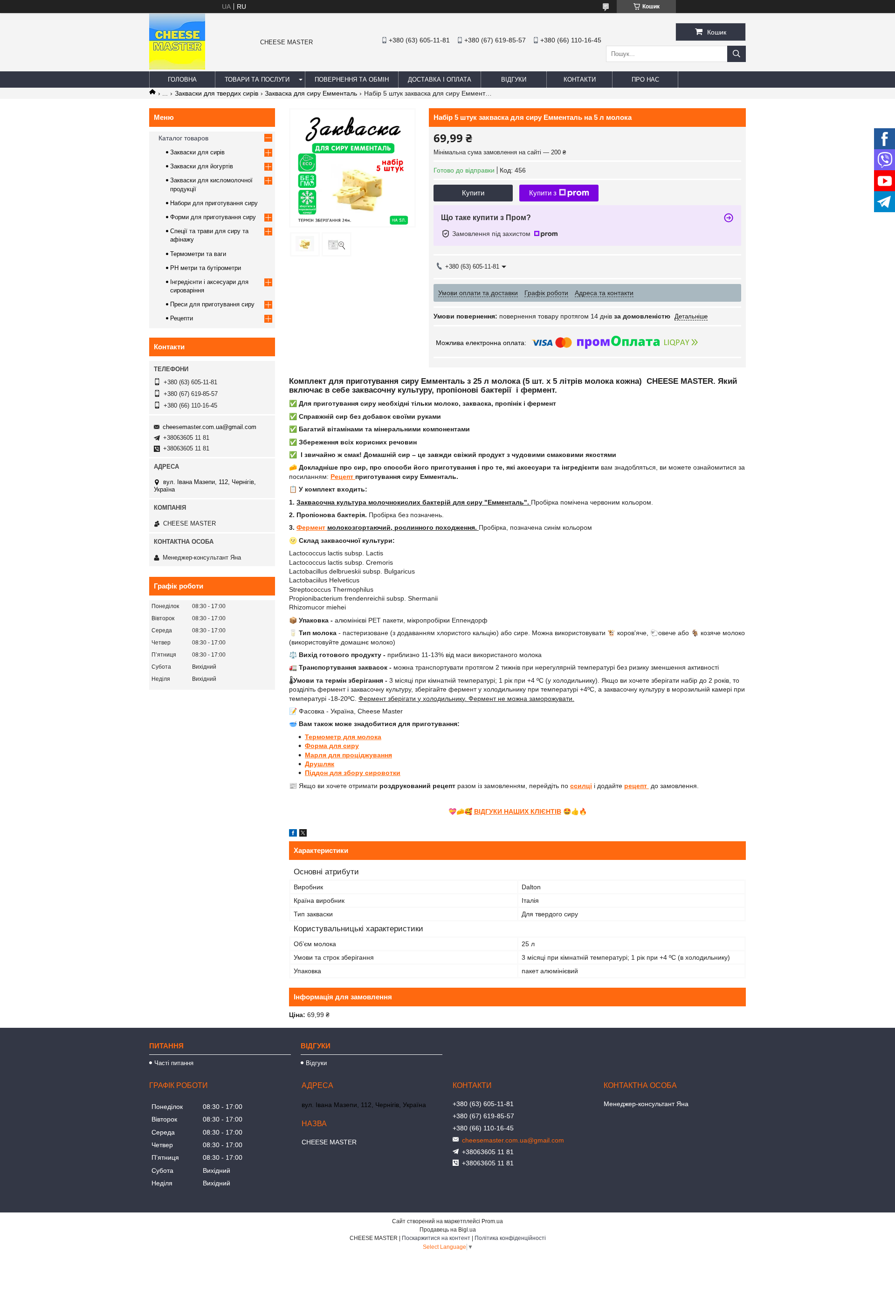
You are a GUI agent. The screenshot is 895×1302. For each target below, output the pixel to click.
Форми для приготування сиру (213, 217)
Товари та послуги (257, 79)
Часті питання (173, 1063)
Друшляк (319, 764)
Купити (473, 193)
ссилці (581, 786)
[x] (303, 834)
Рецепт (342, 476)
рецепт (636, 786)
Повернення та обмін (352, 79)
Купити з (543, 193)
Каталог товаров (183, 138)
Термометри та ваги (198, 253)
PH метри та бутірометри (205, 267)
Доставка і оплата (439, 79)
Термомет (321, 737)
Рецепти (181, 318)
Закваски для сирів (197, 152)
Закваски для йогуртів (201, 166)
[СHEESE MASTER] (177, 67)
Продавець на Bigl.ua (448, 1229)
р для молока (359, 737)
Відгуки (513, 79)
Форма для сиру (332, 745)
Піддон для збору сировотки (352, 772)
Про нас (645, 79)
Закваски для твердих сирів (216, 93)
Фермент (311, 527)
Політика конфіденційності (510, 1238)
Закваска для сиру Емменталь (311, 93)
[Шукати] (736, 54)
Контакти (580, 79)
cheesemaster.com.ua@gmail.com (209, 426)
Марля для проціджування (348, 755)
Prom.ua (492, 1221)
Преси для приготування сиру (212, 304)
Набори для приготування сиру (214, 203)
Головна (182, 79)
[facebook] (293, 834)
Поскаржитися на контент (436, 1238)
